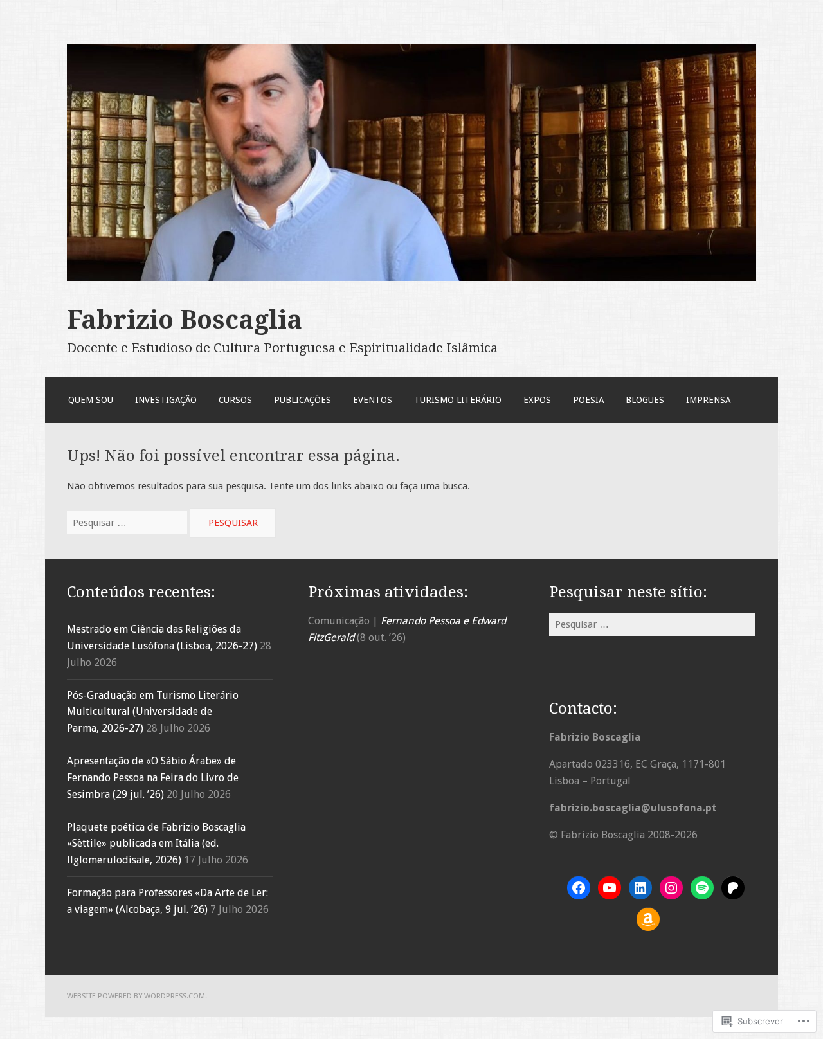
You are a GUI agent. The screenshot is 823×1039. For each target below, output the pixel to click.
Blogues (645, 400)
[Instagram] (671, 887)
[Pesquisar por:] (128, 523)
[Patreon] (733, 887)
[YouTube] (609, 887)
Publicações (302, 400)
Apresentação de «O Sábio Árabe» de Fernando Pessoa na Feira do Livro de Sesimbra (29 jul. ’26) (153, 777)
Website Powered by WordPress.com (136, 995)
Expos (537, 400)
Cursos (235, 400)
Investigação (166, 400)
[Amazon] (648, 919)
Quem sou (90, 400)
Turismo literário (458, 400)
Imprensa (708, 400)
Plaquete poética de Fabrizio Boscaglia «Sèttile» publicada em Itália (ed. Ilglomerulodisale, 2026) (156, 844)
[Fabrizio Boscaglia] (411, 278)
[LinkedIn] (640, 887)
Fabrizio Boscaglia (184, 319)
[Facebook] (578, 887)
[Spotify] (702, 887)
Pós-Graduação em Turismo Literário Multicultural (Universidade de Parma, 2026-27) (153, 712)
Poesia (588, 400)
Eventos (372, 400)
